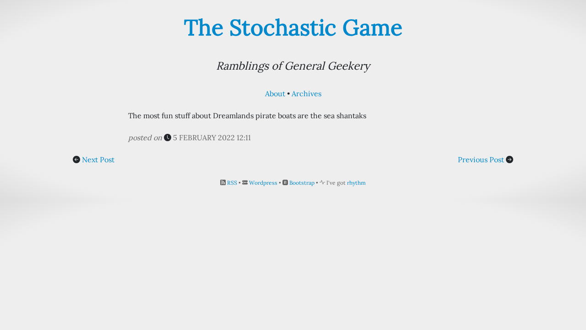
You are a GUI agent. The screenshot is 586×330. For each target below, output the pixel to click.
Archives (306, 93)
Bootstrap (302, 182)
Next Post (98, 159)
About (275, 93)
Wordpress (263, 182)
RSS (232, 182)
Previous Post (481, 159)
